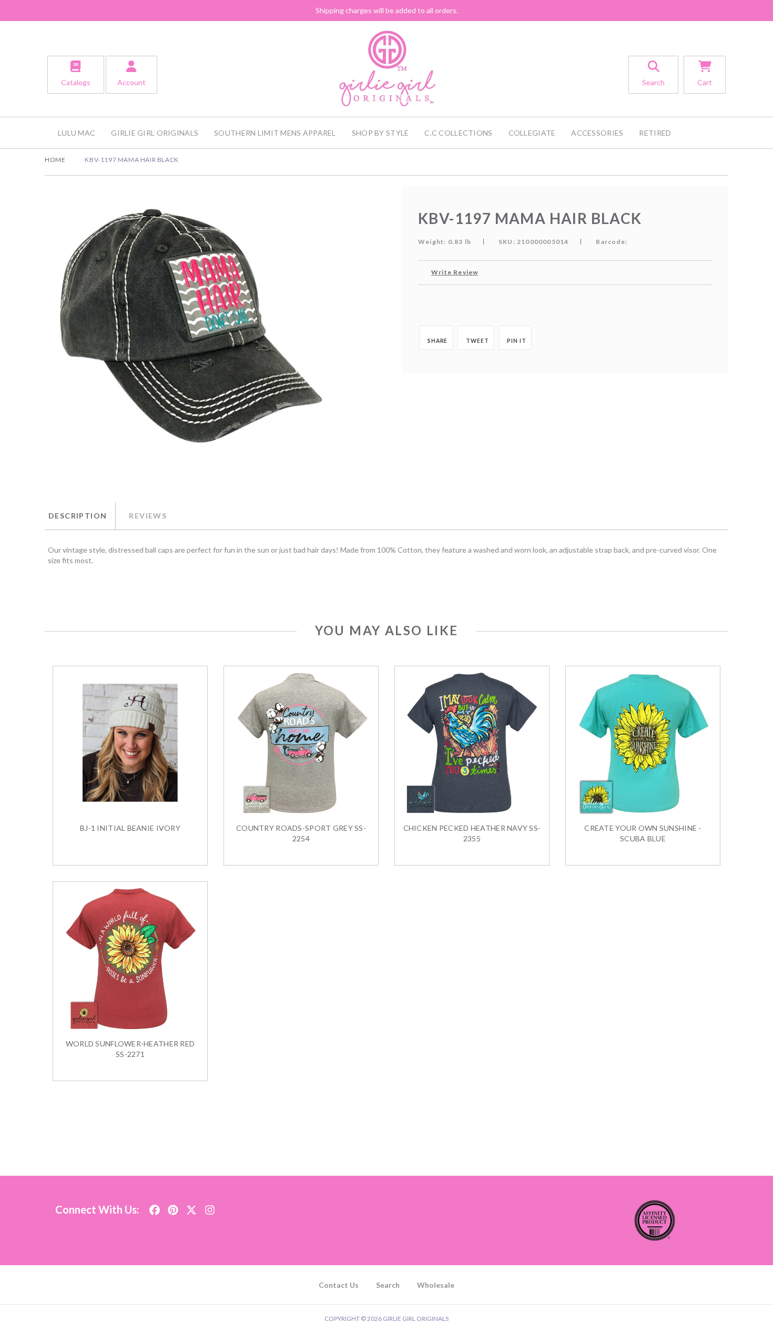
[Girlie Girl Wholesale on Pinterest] (173, 1206)
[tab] (80, 516)
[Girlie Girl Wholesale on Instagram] (210, 1206)
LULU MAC (76, 132)
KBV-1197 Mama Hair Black (131, 160)
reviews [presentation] (148, 515)
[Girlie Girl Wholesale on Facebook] (154, 1206)
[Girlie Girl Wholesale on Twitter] (191, 1206)
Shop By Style (380, 132)
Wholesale (435, 1284)
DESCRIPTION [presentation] (77, 515)
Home (55, 160)
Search (388, 1284)
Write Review (454, 272)
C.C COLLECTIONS (458, 132)
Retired (655, 132)
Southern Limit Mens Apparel (275, 132)
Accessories (597, 132)
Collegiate (532, 132)
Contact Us (339, 1284)
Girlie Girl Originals (154, 132)
